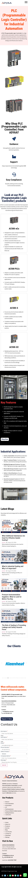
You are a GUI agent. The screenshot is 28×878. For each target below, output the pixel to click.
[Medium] (15, 876)
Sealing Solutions (9, 812)
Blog (6, 829)
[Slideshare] (18, 876)
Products (7, 826)
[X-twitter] (8, 876)
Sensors (7, 801)
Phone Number (5, 747)
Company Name (6, 756)
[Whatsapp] (10, 876)
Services (7, 828)
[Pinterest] (21, 876)
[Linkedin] (5, 876)
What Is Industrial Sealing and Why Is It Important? (12, 567)
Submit (4, 765)
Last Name (4, 737)
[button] (2, 663)
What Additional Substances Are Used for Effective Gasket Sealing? (13, 538)
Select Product (5, 751)
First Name (4, 731)
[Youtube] (13, 876)
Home (6, 822)
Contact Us (8, 833)
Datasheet (8, 835)
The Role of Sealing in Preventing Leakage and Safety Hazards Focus (14, 627)
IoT (6, 807)
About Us (7, 824)
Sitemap (7, 837)
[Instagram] (2, 876)
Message (4, 760)
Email (2, 743)
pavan (3, 542)
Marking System (9, 809)
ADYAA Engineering (9, 871)
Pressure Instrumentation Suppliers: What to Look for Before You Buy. (12, 597)
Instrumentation (9, 803)
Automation (8, 805)
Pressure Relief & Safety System (13, 811)
